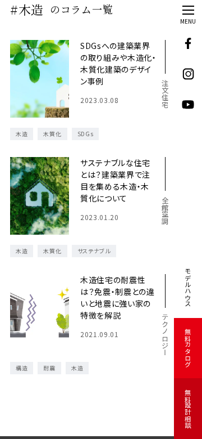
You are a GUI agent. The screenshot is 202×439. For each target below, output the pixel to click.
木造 (21, 133)
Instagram (188, 74)
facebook (188, 43)
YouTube (188, 104)
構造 (21, 368)
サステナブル (94, 251)
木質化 (52, 133)
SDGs (85, 133)
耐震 (49, 368)
